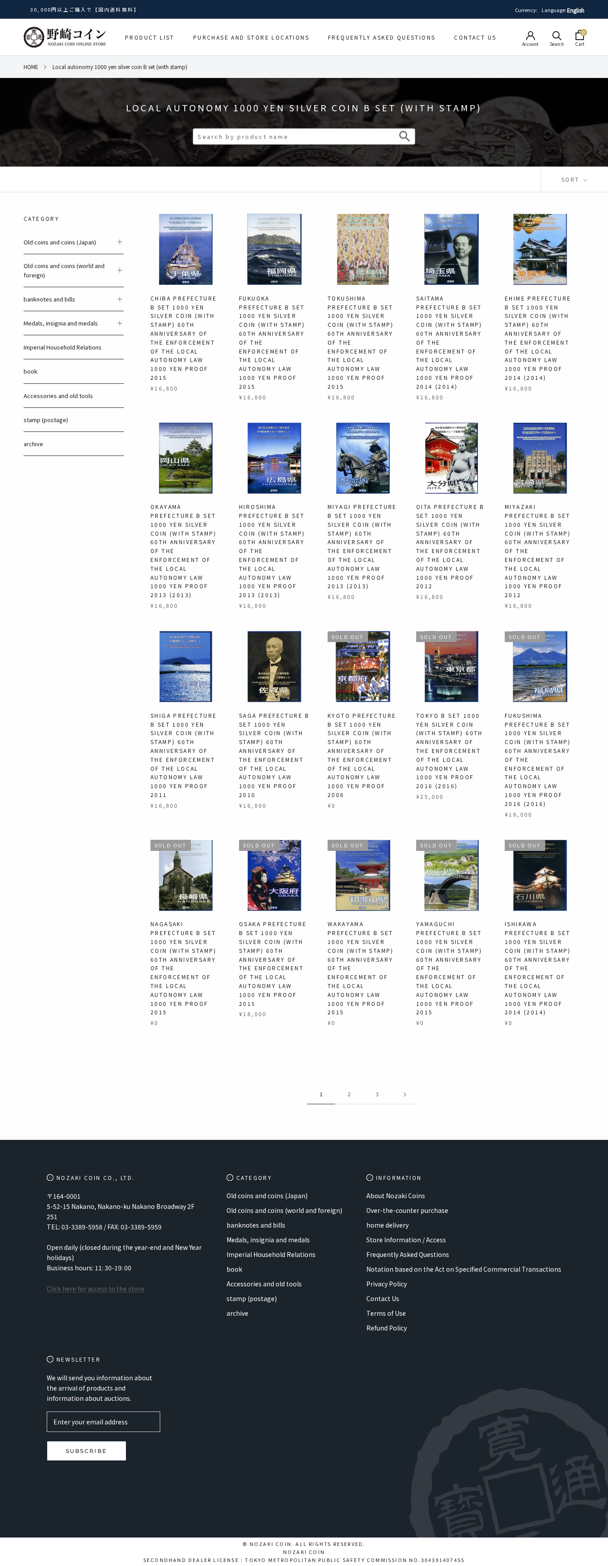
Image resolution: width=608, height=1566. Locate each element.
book (30, 371)
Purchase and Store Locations (251, 37)
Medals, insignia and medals (61, 323)
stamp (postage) (46, 419)
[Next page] (405, 1094)
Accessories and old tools (58, 395)
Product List (149, 37)
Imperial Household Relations (62, 347)
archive (33, 443)
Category (41, 218)
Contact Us (475, 37)
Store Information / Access (406, 1239)
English (575, 10)
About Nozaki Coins (395, 1195)
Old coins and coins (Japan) (60, 242)
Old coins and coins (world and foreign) (64, 270)
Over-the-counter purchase (407, 1210)
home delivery (387, 1224)
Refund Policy (386, 1327)
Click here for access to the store (95, 1288)
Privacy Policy (386, 1283)
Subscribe (86, 1451)
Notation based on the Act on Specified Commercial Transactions (463, 1269)
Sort (571, 179)
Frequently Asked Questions (381, 37)
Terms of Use (386, 1313)
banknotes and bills (49, 299)
